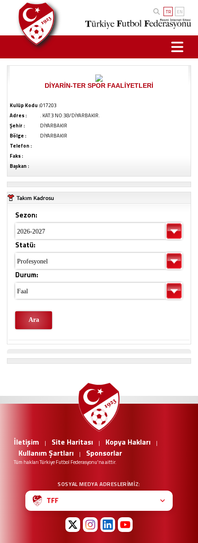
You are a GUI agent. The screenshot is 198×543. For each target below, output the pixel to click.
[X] (72, 524)
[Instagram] (90, 524)
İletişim (26, 441)
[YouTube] (125, 524)
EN (180, 11)
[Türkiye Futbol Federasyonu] (34, 23)
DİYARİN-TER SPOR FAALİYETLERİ (99, 85)
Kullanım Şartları (46, 452)
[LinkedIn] (107, 524)
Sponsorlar (104, 452)
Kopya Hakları (128, 441)
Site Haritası (72, 441)
